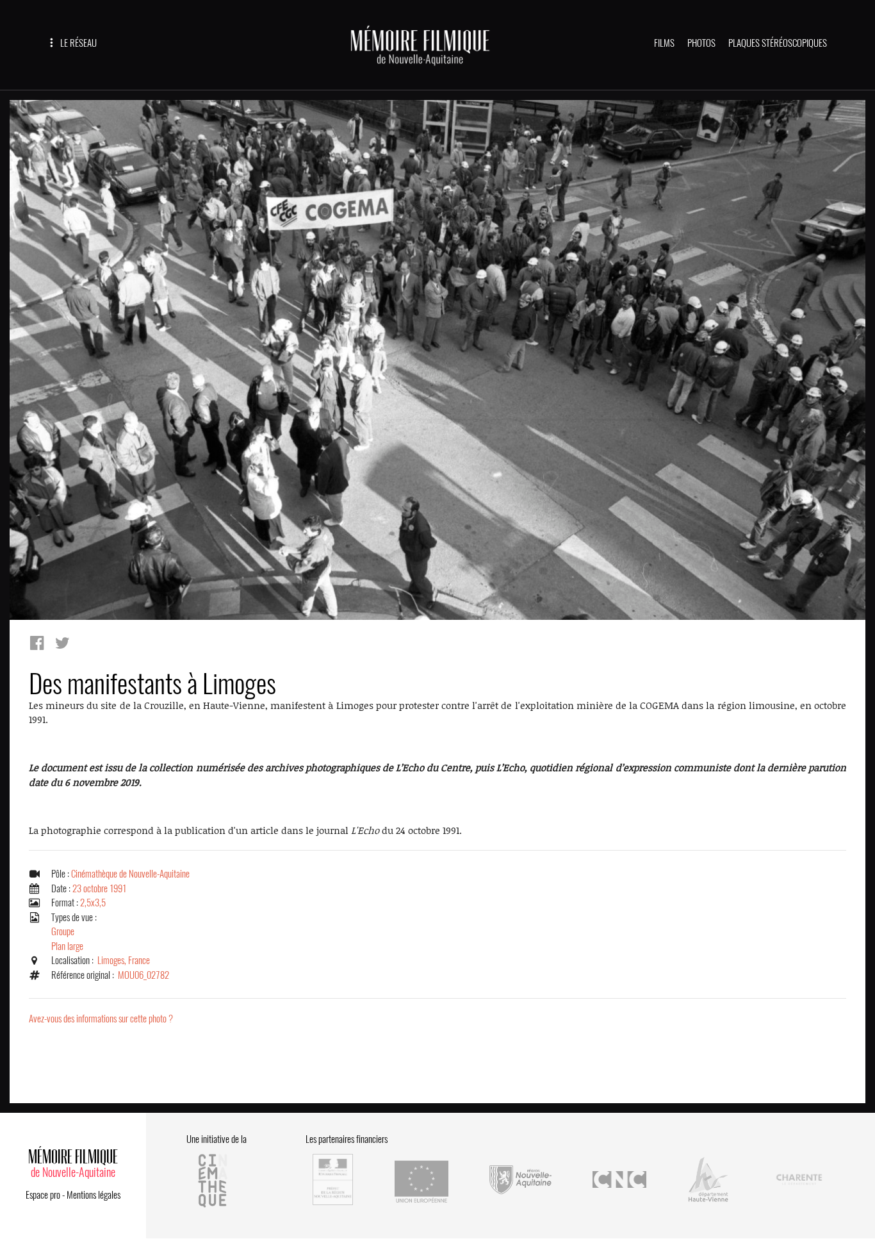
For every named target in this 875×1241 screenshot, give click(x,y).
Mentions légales (93, 1194)
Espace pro (43, 1194)
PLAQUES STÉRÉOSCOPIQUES (777, 43)
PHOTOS (701, 43)
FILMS (664, 43)
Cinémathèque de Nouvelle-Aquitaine (130, 873)
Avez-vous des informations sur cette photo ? (101, 1018)
